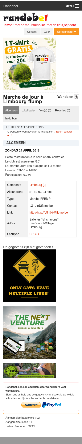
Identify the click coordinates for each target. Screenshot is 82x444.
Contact (32, 32)
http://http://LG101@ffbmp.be (48, 212)
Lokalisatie (27, 110)
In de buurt (11, 118)
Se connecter (65, 32)
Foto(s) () (44, 110)
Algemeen (11, 110)
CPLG (33, 234)
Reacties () (62, 110)
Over (47, 32)
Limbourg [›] (37, 185)
